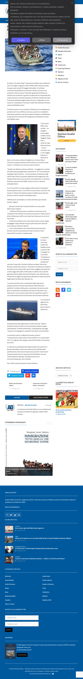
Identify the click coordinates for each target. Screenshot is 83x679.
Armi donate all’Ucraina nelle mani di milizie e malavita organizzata (66, 219)
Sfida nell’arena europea (63, 411)
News (60, 61)
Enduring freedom (64, 68)
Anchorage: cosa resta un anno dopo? (71, 205)
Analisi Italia (46, 576)
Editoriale (8, 576)
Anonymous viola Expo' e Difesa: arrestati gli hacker (40, 385)
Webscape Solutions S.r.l (45, 673)
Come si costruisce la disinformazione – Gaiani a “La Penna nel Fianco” (40, 558)
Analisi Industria (47, 580)
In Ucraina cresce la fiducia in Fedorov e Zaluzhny (71, 241)
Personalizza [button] (63, 40)
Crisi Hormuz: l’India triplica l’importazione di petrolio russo (36, 548)
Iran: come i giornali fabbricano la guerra (29, 528)
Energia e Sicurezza (64, 51)
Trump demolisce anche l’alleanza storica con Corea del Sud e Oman (71, 158)
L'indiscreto (62, 65)
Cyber (60, 58)
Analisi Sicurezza (63, 48)
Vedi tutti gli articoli (31, 405)
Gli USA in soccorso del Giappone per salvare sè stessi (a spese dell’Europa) (66, 231)
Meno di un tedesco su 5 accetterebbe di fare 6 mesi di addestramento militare (43, 538)
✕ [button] (72, 3)
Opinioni (61, 72)
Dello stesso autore (41, 397)
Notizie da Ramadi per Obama (15, 384)
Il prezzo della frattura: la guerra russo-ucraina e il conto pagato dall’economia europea (66, 195)
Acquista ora (22, 655)
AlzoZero (61, 75)
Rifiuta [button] (42, 40)
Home (8, 20)
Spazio (60, 54)
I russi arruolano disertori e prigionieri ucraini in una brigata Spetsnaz (66, 171)
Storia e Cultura (63, 82)
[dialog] (41, 22)
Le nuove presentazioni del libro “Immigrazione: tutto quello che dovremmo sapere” (28, 470)
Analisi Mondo (9, 580)
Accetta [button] (21, 40)
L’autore (17, 397)
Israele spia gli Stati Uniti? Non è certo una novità (71, 181)
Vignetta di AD (63, 79)
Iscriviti (59, 274)
